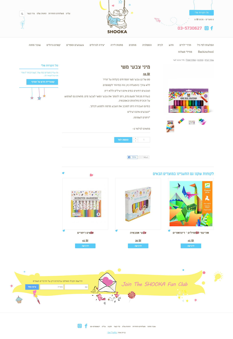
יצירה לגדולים (97, 45)
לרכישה (190, 246)
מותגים (132, 45)
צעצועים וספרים (75, 45)
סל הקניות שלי (202, 12)
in (206, 28)
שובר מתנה (35, 45)
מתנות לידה (117, 45)
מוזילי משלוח (185, 52)
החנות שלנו (41, 13)
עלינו (68, 13)
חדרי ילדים (185, 45)
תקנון (110, 327)
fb (211, 28)
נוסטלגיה (147, 45)
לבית (160, 45)
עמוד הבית (209, 60)
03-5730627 (95, 327)
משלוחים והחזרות (56, 13)
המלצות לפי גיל (205, 45)
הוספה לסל (123, 139)
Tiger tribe (191, 60)
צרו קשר (31, 13)
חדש (171, 45)
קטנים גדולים (53, 45)
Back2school (206, 52)
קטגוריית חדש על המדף (42, 81)
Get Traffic (112, 333)
